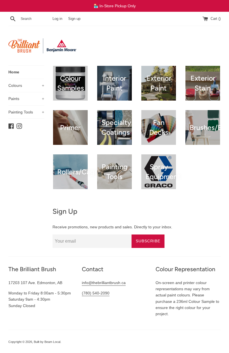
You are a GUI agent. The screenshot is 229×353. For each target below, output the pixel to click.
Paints (26, 98)
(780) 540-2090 (95, 293)
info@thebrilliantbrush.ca (104, 282)
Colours (26, 85)
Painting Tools (26, 112)
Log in (57, 19)
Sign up (74, 19)
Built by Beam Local (47, 341)
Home (13, 72)
